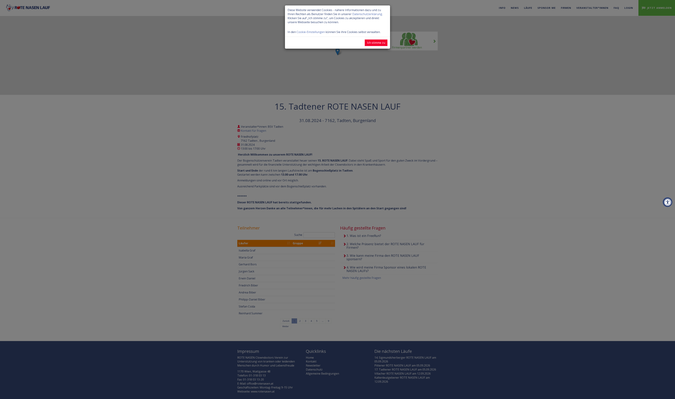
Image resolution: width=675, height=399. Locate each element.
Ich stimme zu (376, 43)
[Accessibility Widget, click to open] (667, 202)
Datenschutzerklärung (367, 14)
